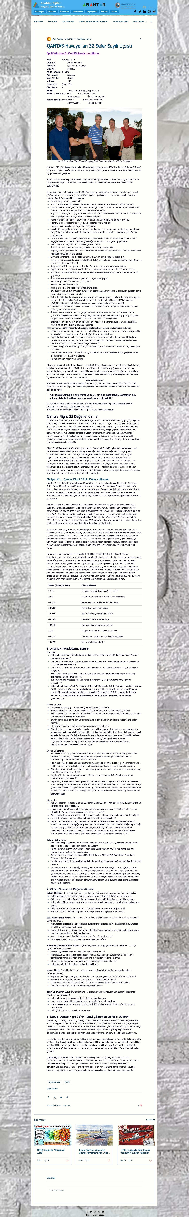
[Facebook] (135, 11)
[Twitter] (140, 11)
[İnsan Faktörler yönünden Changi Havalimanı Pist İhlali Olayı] (94, 1135)
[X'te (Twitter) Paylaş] (54, 1097)
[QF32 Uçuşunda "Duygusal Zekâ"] (52, 1135)
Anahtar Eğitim (51, 3)
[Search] (154, 9)
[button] (151, 21)
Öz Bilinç (52, 21)
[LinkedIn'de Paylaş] (61, 1097)
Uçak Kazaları (55, 1082)
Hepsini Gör (150, 1120)
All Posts (38, 21)
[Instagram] (149, 11)
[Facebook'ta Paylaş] (48, 1097)
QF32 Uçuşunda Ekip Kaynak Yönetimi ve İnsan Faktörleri (135, 1151)
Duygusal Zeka (120, 21)
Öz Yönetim (68, 21)
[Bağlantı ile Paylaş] (67, 1097)
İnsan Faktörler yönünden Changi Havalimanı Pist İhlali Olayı (93, 1151)
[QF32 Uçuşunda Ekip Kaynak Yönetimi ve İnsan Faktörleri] (136, 1135)
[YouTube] (102, 1212)
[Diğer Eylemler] (140, 39)
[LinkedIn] (144, 11)
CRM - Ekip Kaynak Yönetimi (93, 21)
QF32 (67, 1082)
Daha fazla (138, 21)
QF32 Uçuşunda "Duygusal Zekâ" (50, 1151)
